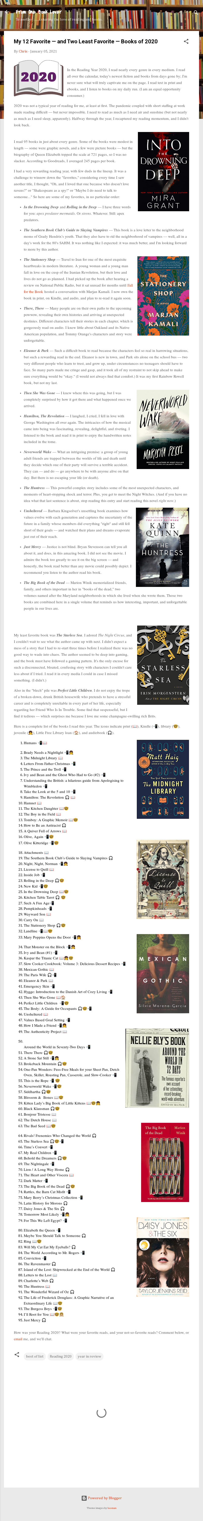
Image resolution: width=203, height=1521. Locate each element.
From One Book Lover (39, 12)
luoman (111, 1508)
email (18, 1338)
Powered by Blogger (104, 1498)
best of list (35, 1356)
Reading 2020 (61, 1356)
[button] (186, 42)
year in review (89, 1356)
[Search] (196, 13)
